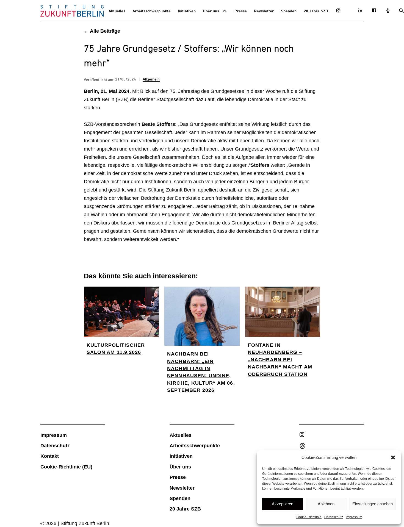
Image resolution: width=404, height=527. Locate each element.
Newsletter (264, 11)
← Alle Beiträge (102, 31)
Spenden (289, 11)
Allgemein (151, 79)
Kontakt (49, 456)
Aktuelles (117, 11)
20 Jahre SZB (316, 11)
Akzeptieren (282, 503)
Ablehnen (326, 503)
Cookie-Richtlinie (309, 517)
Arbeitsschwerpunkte (151, 11)
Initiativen (187, 11)
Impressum (354, 517)
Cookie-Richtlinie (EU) (66, 467)
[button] (393, 457)
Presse (240, 11)
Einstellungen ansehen (372, 503)
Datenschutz (333, 517)
